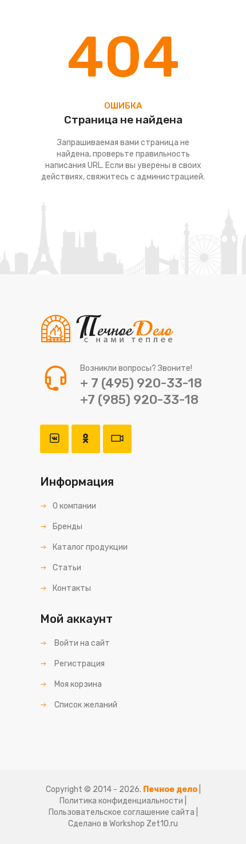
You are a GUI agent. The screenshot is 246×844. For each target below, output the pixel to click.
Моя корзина (77, 684)
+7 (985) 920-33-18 (139, 399)
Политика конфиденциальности (121, 801)
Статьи (67, 568)
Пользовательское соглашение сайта (122, 812)
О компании (74, 506)
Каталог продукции (90, 547)
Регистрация (79, 664)
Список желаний (85, 705)
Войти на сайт (81, 643)
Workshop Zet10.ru (143, 824)
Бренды (67, 526)
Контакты (72, 588)
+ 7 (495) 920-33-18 (141, 383)
